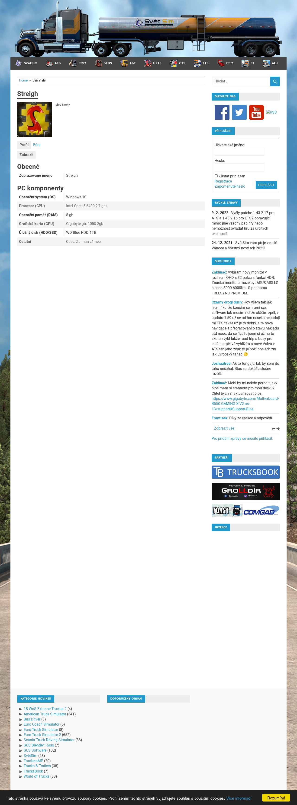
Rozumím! (276, 798)
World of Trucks (36, 776)
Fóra (37, 145)
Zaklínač (219, 272)
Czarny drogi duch (227, 302)
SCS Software (35, 750)
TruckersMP (33, 761)
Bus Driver (32, 719)
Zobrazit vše (224, 428)
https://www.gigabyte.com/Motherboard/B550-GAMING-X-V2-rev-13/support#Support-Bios (245, 403)
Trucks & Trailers (37, 766)
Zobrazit (26, 155)
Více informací (239, 798)
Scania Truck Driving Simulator (49, 740)
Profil (24, 145)
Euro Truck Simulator (41, 729)
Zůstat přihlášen (232, 176)
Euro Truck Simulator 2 (42, 735)
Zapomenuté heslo (230, 186)
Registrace (223, 181)
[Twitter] (239, 112)
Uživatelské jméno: (230, 145)
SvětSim (30, 755)
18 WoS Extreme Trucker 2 (45, 709)
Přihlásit (266, 185)
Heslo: (220, 160)
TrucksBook (33, 771)
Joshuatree (221, 363)
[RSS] (271, 112)
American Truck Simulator (45, 714)
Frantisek (219, 418)
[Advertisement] (246, 604)
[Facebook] (222, 112)
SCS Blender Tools (39, 745)
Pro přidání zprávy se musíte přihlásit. (242, 438)
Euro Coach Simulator (41, 724)
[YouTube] (256, 112)
